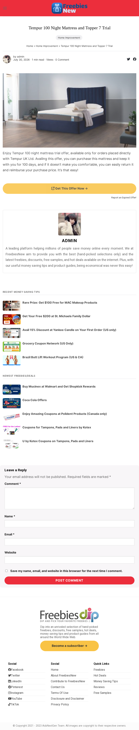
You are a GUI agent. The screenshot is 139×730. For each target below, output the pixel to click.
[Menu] (5, 8)
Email (9, 534)
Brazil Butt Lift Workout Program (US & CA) (52, 357)
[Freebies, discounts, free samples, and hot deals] (69, 8)
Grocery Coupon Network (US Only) (47, 343)
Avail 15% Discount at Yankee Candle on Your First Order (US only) (69, 330)
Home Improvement (69, 37)
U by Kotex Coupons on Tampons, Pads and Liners (57, 441)
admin (20, 56)
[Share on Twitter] (127, 59)
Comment (13, 484)
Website (10, 552)
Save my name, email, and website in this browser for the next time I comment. (66, 571)
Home (29, 45)
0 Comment (62, 59)
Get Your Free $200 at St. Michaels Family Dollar (56, 316)
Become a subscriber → (69, 646)
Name (10, 516)
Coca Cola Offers (34, 400)
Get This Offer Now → (71, 188)
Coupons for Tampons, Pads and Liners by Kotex (56, 427)
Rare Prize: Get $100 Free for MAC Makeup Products (59, 302)
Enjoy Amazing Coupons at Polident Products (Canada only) (64, 414)
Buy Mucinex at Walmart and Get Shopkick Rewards (59, 386)
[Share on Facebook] (133, 59)
